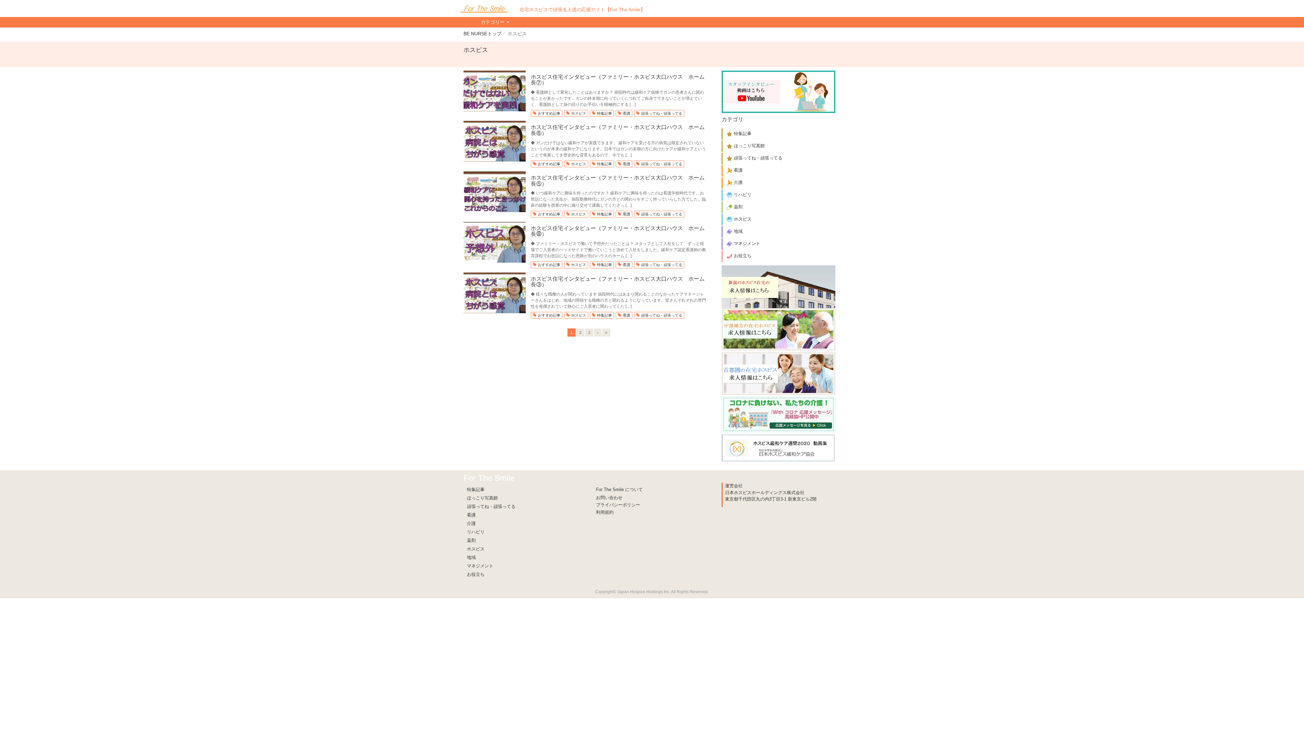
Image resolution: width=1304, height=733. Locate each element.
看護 (626, 113)
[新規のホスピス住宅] (778, 286)
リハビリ (476, 531)
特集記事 (604, 113)
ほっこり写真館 (482, 498)
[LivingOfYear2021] (778, 413)
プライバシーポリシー (618, 504)
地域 (471, 557)
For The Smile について (619, 489)
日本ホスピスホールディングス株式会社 (764, 492)
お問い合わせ (609, 497)
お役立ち (476, 574)
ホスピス (578, 113)
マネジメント (480, 565)
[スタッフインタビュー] (778, 90)
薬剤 (471, 540)
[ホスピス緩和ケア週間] (778, 446)
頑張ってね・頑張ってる (661, 113)
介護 (471, 523)
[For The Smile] (483, 8)
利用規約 (605, 512)
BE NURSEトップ (483, 33)
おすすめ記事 (549, 113)
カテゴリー (493, 22)
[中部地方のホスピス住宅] (778, 329)
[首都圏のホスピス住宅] (778, 372)
